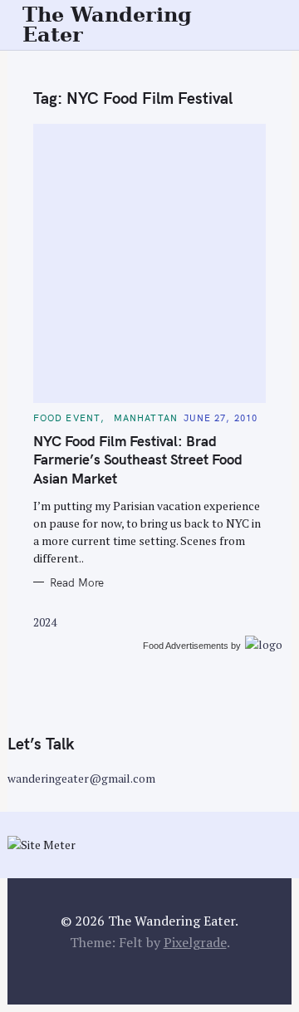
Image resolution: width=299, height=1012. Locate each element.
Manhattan (146, 418)
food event (66, 418)
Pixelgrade (195, 942)
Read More (77, 582)
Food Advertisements (185, 646)
